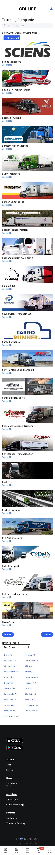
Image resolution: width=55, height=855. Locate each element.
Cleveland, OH (10, 699)
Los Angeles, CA (31, 705)
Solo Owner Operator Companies (19, 32)
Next (46, 634)
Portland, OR (30, 683)
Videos (9, 786)
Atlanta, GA (30, 671)
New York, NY (9, 677)
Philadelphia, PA (11, 671)
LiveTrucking (12, 818)
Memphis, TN (9, 710)
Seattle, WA (9, 705)
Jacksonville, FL (10, 694)
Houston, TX (30, 655)
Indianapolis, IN (31, 660)
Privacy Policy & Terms (28, 843)
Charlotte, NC (30, 694)
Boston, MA (30, 699)
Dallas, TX (8, 655)
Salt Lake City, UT (11, 716)
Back (8, 634)
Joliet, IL (28, 688)
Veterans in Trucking (15, 823)
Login (8, 764)
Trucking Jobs (12, 799)
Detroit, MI (8, 683)
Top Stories (11, 783)
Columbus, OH (10, 660)
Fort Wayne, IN (31, 710)
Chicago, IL (29, 666)
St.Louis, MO (12, 38)
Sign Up (9, 770)
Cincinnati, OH (10, 666)
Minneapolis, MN (32, 677)
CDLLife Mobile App (15, 804)
